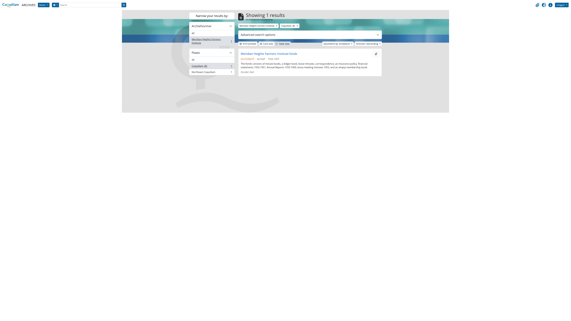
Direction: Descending (367, 43)
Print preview (249, 43)
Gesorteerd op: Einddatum (337, 43)
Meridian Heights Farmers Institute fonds (269, 54)
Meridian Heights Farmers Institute (212, 41)
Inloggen (560, 5)
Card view (268, 43)
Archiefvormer (202, 26)
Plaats (196, 53)
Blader (42, 5)
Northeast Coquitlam (212, 72)
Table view (283, 43)
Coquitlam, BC (212, 66)
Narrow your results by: (212, 16)
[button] (537, 5)
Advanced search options (258, 35)
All (193, 33)
